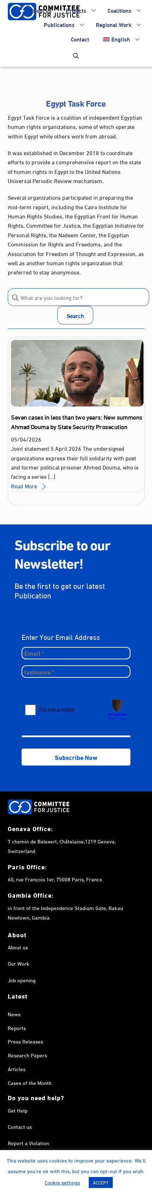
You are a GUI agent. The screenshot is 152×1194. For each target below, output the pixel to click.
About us (41, 10)
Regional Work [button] (113, 24)
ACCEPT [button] (101, 1182)
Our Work (18, 963)
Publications (59, 24)
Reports (17, 1028)
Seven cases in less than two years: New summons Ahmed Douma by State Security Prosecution (76, 421)
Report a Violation (28, 1143)
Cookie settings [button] (62, 1182)
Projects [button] (76, 10)
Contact (80, 39)
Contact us (20, 1126)
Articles (16, 1069)
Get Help (18, 1110)
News (14, 1014)
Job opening (22, 980)
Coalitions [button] (119, 10)
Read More (24, 486)
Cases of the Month (30, 1082)
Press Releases (25, 1041)
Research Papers (27, 1055)
